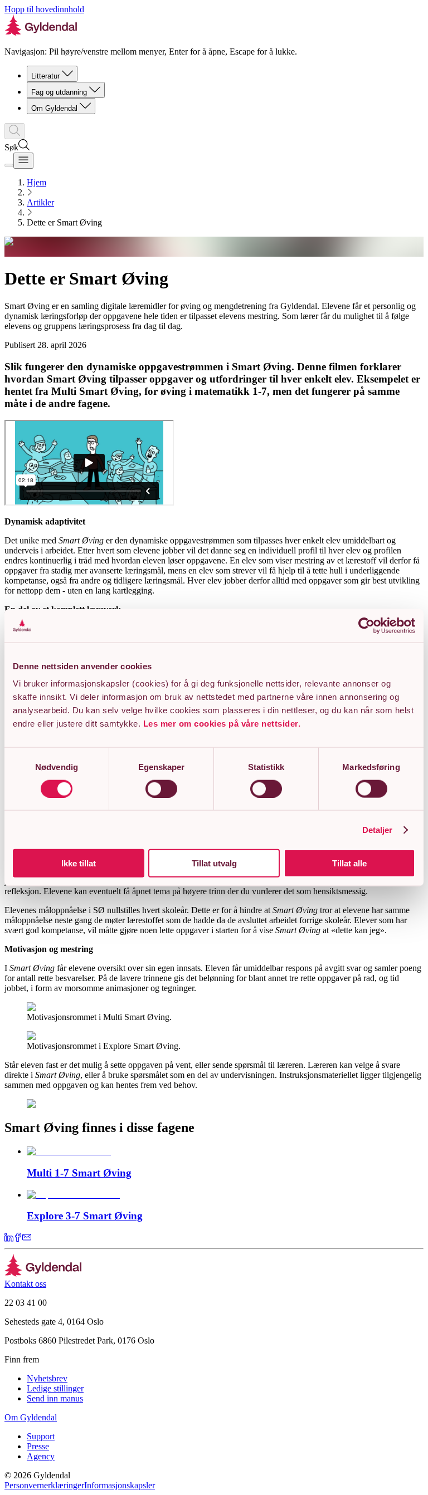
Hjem (36, 182)
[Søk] (14, 131)
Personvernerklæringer (44, 1485)
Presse (38, 1446)
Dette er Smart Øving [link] (64, 222)
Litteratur (45, 76)
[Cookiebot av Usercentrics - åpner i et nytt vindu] (366, 625)
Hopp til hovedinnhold (44, 9)
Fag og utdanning (59, 92)
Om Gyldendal (54, 108)
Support (41, 1436)
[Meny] (23, 161)
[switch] (161, 788)
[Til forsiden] (43, 1273)
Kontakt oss (25, 1283)
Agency (41, 1456)
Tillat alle (349, 863)
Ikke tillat (78, 863)
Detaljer (377, 829)
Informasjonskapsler (119, 1485)
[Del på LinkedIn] (8, 1238)
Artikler (40, 202)
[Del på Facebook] (17, 1238)
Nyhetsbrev (47, 1378)
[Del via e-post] (26, 1238)
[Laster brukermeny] (8, 165)
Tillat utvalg (214, 863)
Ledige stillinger (55, 1388)
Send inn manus (55, 1398)
